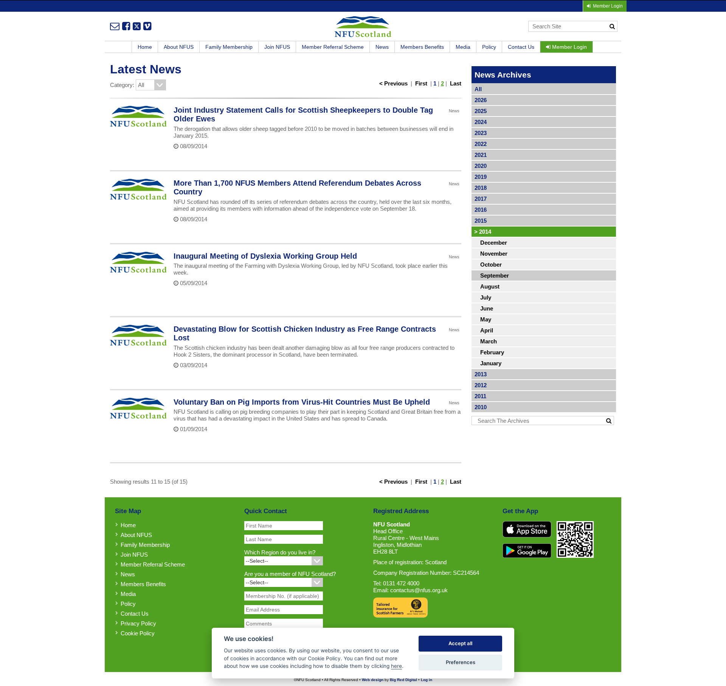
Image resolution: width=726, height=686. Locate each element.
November (493, 253)
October (491, 264)
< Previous (393, 83)
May (485, 319)
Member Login (569, 47)
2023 (481, 133)
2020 (481, 166)
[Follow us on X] (137, 26)
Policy (489, 47)
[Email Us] (114, 26)
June (486, 308)
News (382, 47)
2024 (481, 122)
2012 (481, 385)
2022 (481, 144)
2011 (480, 396)
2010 (481, 407)
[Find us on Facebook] (126, 26)
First (421, 83)
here (396, 666)
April (486, 330)
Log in (426, 680)
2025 (481, 111)
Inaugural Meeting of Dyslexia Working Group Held (265, 256)
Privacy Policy (138, 623)
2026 (481, 100)
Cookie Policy (138, 633)
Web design (372, 680)
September (494, 275)
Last (455, 83)
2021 (481, 155)
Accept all (460, 643)
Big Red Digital (403, 680)
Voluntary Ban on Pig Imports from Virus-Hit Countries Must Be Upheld (302, 402)
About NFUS (179, 47)
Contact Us (521, 47)
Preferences (460, 662)
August (490, 286)
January (490, 363)
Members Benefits (422, 47)
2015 (481, 220)
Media (463, 47)
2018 (481, 188)
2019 (481, 177)
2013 (481, 374)
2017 (481, 199)
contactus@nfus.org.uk (419, 590)
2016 (481, 209)
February (492, 352)
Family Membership (229, 47)
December (493, 242)
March (488, 341)
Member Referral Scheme (333, 47)
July (485, 297)
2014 (482, 231)
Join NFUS (277, 47)
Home (145, 47)
